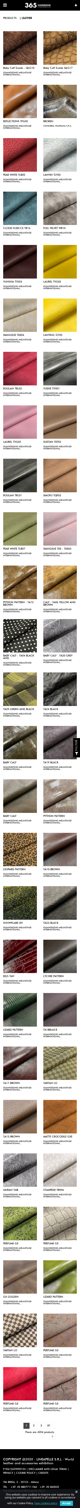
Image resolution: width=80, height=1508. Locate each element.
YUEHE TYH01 (51, 389)
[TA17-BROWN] (20, 1063)
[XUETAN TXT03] (60, 422)
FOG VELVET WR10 (54, 228)
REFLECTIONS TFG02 (15, 121)
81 (48, 1426)
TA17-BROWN (11, 1083)
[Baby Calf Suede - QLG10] (20, 48)
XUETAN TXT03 (52, 442)
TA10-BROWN (51, 869)
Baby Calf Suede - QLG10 (18, 68)
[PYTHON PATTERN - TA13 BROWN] (20, 582)
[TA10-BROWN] (60, 849)
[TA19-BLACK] (60, 743)
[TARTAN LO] (60, 1063)
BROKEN (48, 121)
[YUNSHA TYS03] (20, 262)
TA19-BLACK (50, 762)
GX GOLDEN (11, 1297)
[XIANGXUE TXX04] (20, 315)
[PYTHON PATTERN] (60, 796)
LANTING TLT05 (52, 335)
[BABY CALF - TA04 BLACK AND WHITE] (20, 636)
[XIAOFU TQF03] (60, 475)
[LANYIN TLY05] (60, 155)
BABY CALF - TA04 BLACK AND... (18, 657)
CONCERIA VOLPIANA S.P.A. (57, 126)
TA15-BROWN (11, 1137)
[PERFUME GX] (20, 1223)
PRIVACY (8, 1473)
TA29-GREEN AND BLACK (18, 709)
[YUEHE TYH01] (60, 368)
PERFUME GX (10, 1243)
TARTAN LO (50, 1083)
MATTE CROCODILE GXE (57, 1137)
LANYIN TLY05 (52, 175)
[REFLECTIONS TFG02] (20, 101)
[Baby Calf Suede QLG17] (60, 48)
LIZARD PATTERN (13, 1030)
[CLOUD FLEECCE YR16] (20, 208)
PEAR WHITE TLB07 (14, 549)
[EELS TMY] (20, 956)
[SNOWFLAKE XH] (20, 903)
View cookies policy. (46, 1503)
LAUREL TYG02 (52, 282)
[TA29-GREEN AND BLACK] (20, 689)
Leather (27, 18)
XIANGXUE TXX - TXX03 (57, 549)
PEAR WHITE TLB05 (14, 175)
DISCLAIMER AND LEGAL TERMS (48, 1469)
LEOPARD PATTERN (14, 869)
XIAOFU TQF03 (52, 495)
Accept (66, 1503)
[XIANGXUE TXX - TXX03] (60, 529)
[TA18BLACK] (60, 1010)
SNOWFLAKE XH (13, 923)
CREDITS (43, 1473)
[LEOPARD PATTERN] (20, 849)
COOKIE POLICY (25, 1473)
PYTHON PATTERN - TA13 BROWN (18, 603)
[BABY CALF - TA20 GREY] (60, 636)
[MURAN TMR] (20, 1170)
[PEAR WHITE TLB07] (20, 529)
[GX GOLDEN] (20, 1277)
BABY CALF (9, 762)
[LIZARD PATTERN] (20, 1010)
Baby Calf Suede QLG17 (58, 68)
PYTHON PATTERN (54, 816)
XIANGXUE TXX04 (13, 335)
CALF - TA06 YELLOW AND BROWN (59, 603)
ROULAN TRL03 (12, 389)
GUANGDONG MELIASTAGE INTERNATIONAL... (17, 74)
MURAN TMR (10, 1190)
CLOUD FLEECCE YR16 (16, 228)
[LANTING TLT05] (60, 315)
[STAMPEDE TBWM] (60, 1170)
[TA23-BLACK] (60, 903)
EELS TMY (8, 976)
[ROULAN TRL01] (20, 475)
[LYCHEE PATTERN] (60, 956)
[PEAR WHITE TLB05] (20, 155)
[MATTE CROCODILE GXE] (60, 1116)
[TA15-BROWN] (20, 1116)
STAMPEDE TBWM (53, 1190)
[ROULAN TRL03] (20, 368)
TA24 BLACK (50, 709)
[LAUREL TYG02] (60, 262)
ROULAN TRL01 (12, 495)
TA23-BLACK (50, 923)
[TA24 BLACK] (60, 689)
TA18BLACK (50, 1030)
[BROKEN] (60, 101)
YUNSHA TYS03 (12, 282)
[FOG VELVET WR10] (60, 208)
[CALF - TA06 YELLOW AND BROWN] (60, 582)
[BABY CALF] (20, 743)
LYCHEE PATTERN (53, 976)
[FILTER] (76, 754)
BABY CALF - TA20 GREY (58, 656)
